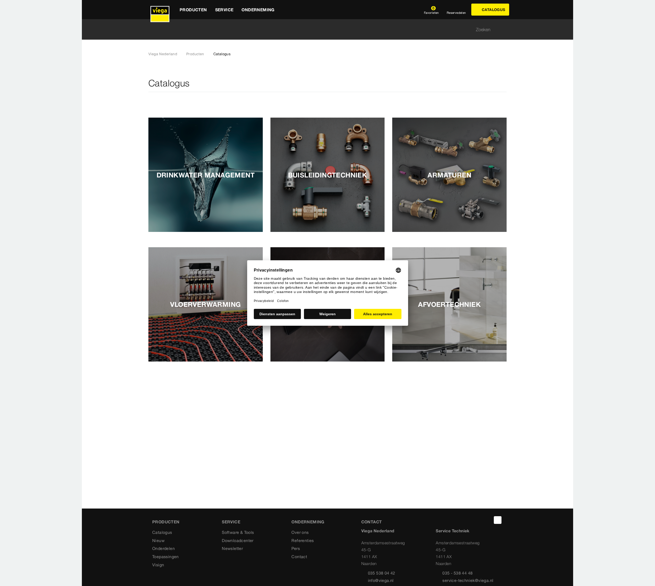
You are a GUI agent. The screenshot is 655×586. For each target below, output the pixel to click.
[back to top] (497, 520)
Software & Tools (238, 532)
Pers (295, 548)
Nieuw (158, 540)
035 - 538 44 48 (457, 573)
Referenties (302, 540)
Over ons (300, 532)
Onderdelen (163, 548)
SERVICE (231, 521)
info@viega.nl (381, 580)
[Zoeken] (503, 29)
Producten (195, 54)
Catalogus (162, 532)
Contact (299, 556)
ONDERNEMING (307, 521)
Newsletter (232, 548)
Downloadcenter (238, 540)
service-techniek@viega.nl (467, 580)
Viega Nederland (162, 54)
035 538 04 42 (381, 573)
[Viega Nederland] (159, 9)
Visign (158, 564)
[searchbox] (323, 29)
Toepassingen (165, 556)
